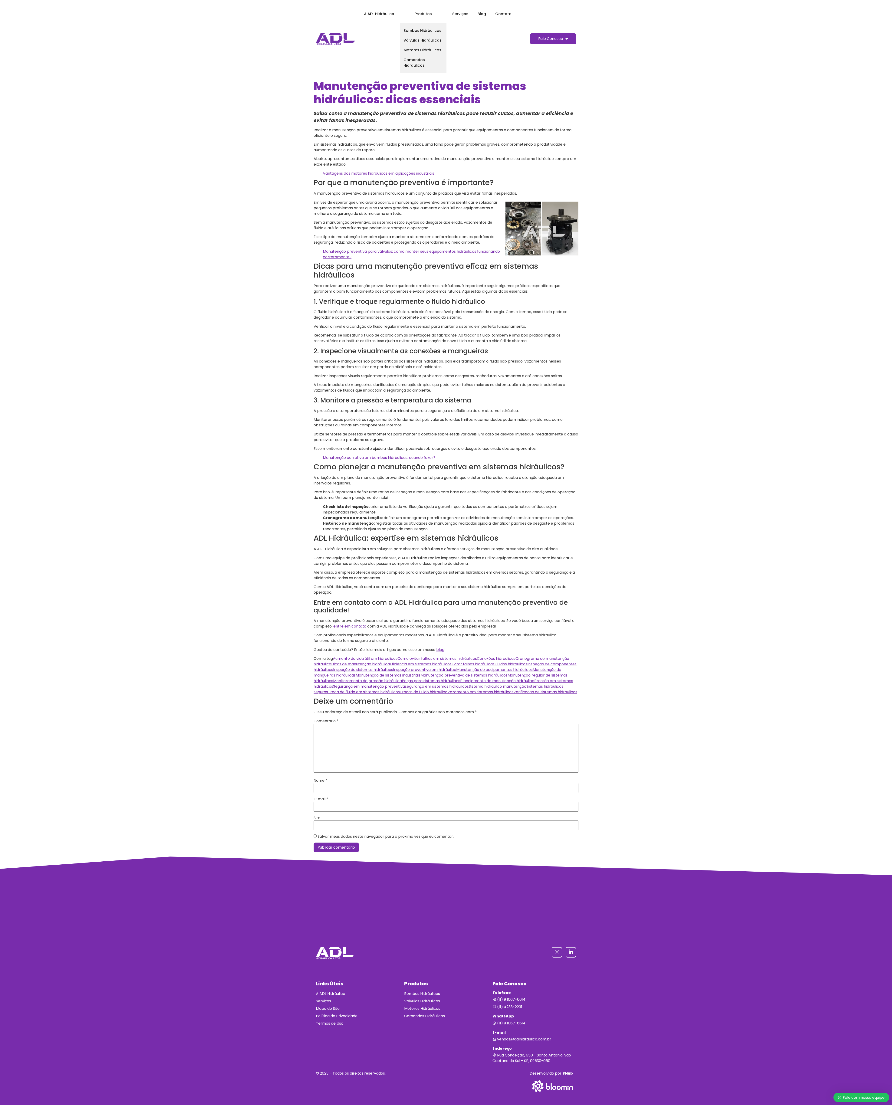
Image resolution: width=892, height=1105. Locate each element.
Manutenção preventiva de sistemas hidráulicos (464, 675)
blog (440, 649)
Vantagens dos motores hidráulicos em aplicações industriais (378, 173)
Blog (482, 13)
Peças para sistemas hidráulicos (431, 680)
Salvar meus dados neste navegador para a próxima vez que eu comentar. (386, 836)
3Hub (567, 1073)
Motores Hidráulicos (422, 50)
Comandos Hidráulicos (414, 62)
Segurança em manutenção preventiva (369, 686)
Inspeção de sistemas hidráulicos (363, 669)
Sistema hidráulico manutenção (497, 686)
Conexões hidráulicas (496, 658)
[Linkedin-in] (571, 952)
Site (317, 818)
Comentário (326, 721)
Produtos (423, 13)
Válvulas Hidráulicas (422, 40)
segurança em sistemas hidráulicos (437, 686)
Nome (320, 780)
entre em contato (349, 626)
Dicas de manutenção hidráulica (360, 664)
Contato (503, 13)
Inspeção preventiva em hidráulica (424, 669)
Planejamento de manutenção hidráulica (497, 680)
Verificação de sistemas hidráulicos (545, 692)
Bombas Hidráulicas (422, 30)
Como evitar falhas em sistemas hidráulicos (437, 658)
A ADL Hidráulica (379, 13)
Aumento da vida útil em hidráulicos (365, 658)
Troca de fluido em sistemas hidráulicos (364, 692)
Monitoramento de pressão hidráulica (367, 680)
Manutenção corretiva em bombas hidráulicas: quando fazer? (379, 457)
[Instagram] (557, 952)
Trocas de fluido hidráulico (423, 692)
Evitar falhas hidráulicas (473, 664)
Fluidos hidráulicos (511, 664)
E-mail (321, 799)
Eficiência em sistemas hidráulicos (421, 664)
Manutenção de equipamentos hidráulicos (494, 669)
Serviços (460, 13)
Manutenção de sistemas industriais (388, 675)
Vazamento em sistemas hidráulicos (480, 692)
